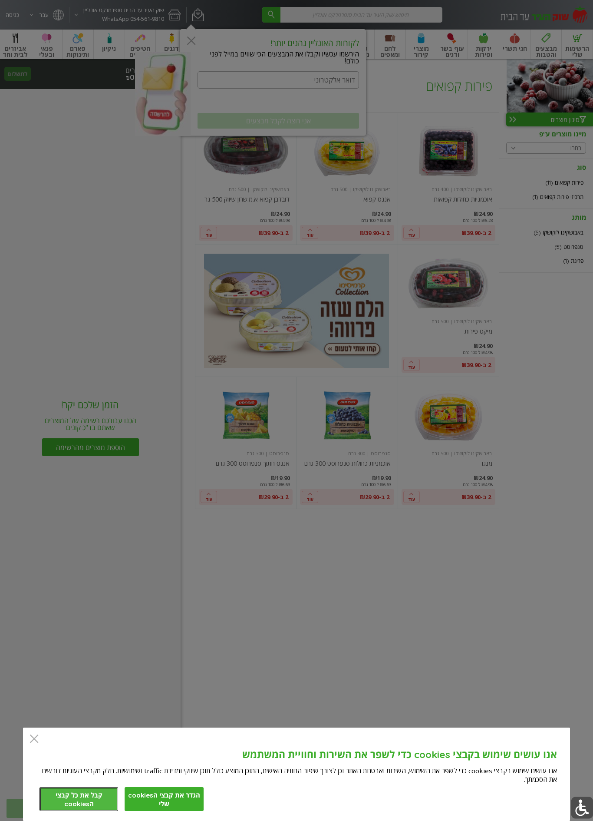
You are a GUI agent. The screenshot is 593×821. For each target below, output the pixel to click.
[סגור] (34, 739)
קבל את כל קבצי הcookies (79, 799)
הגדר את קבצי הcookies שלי (164, 799)
